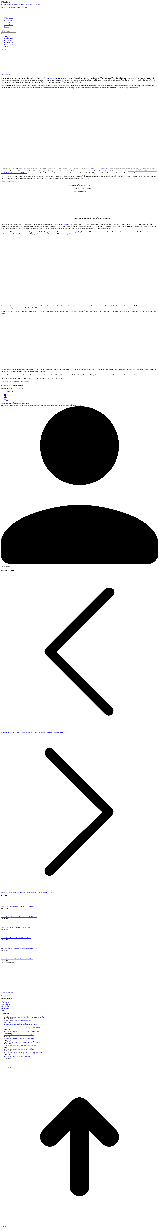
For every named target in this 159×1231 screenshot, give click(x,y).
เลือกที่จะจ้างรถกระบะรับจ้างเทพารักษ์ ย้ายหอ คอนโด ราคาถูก (19, 948)
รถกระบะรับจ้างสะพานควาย (46, 405)
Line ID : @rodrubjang (7, 992)
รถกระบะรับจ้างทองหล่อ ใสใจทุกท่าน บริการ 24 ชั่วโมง (17, 959)
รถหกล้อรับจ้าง (5, 1006)
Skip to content (5, 1)
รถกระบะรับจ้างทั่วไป (32, 405)
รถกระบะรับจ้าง (5, 74)
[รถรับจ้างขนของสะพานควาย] (29, 302)
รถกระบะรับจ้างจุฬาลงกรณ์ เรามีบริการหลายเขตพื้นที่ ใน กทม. (19, 917)
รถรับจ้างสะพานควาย (60, 405)
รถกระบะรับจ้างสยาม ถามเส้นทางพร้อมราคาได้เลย (15, 927)
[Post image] (5, 904)
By (18, 403)
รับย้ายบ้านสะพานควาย (74, 405)
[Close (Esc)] (1, 1228)
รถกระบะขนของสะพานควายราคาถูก (15, 405)
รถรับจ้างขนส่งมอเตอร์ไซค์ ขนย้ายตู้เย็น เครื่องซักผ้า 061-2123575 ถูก (23, 1024)
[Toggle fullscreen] (4, 1228)
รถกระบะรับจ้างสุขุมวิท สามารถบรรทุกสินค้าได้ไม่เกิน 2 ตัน (21, 1049)
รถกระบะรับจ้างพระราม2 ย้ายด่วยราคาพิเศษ (17, 1056)
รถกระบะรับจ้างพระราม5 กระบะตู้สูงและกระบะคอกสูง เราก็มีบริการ (23, 1052)
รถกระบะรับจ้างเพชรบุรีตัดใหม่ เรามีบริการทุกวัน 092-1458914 (19, 906)
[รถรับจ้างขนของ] (29, 163)
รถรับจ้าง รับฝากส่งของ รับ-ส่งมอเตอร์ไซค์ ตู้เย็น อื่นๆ (19, 1020)
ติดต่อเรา (3, 1010)
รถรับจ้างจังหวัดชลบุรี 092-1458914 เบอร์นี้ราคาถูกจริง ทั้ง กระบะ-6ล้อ (24, 1017)
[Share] (3, 1228)
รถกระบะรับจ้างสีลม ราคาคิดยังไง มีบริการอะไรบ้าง (16, 938)
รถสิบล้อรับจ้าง (5, 1008)
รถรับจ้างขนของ (5, 1002)
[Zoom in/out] (6, 1228)
